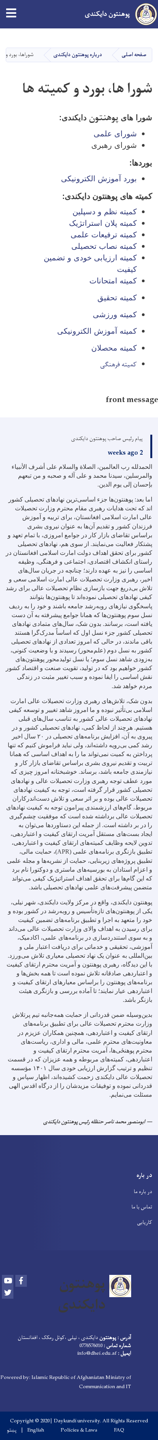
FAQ (119, 1430)
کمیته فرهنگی (118, 365)
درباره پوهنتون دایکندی (77, 55)
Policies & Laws (79, 1430)
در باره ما (143, 1192)
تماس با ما (142, 1207)
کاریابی (144, 1222)
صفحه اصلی (134, 55)
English (35, 1430)
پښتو (11, 1430)
